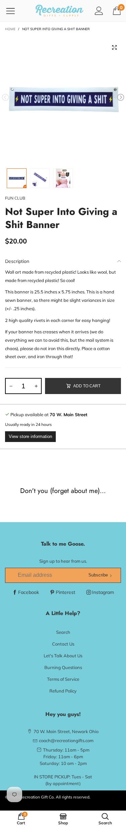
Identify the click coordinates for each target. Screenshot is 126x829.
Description (17, 261)
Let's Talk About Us (63, 655)
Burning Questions (63, 667)
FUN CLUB (15, 198)
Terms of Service (63, 679)
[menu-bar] (14, 10)
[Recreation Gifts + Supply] (60, 10)
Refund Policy (63, 691)
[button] (5, 97)
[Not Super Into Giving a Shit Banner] (63, 99)
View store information (30, 436)
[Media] (114, 47)
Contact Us (63, 644)
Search (63, 632)
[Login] (99, 10)
